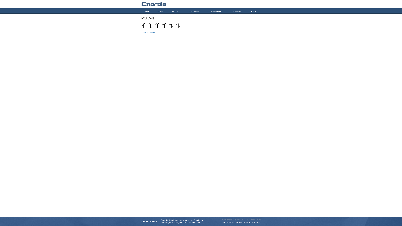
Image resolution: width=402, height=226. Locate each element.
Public (194, 11)
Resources (237, 11)
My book (216, 11)
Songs (160, 11)
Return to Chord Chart (149, 32)
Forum (253, 11)
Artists (175, 11)
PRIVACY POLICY (256, 222)
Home (147, 11)
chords (247, 222)
